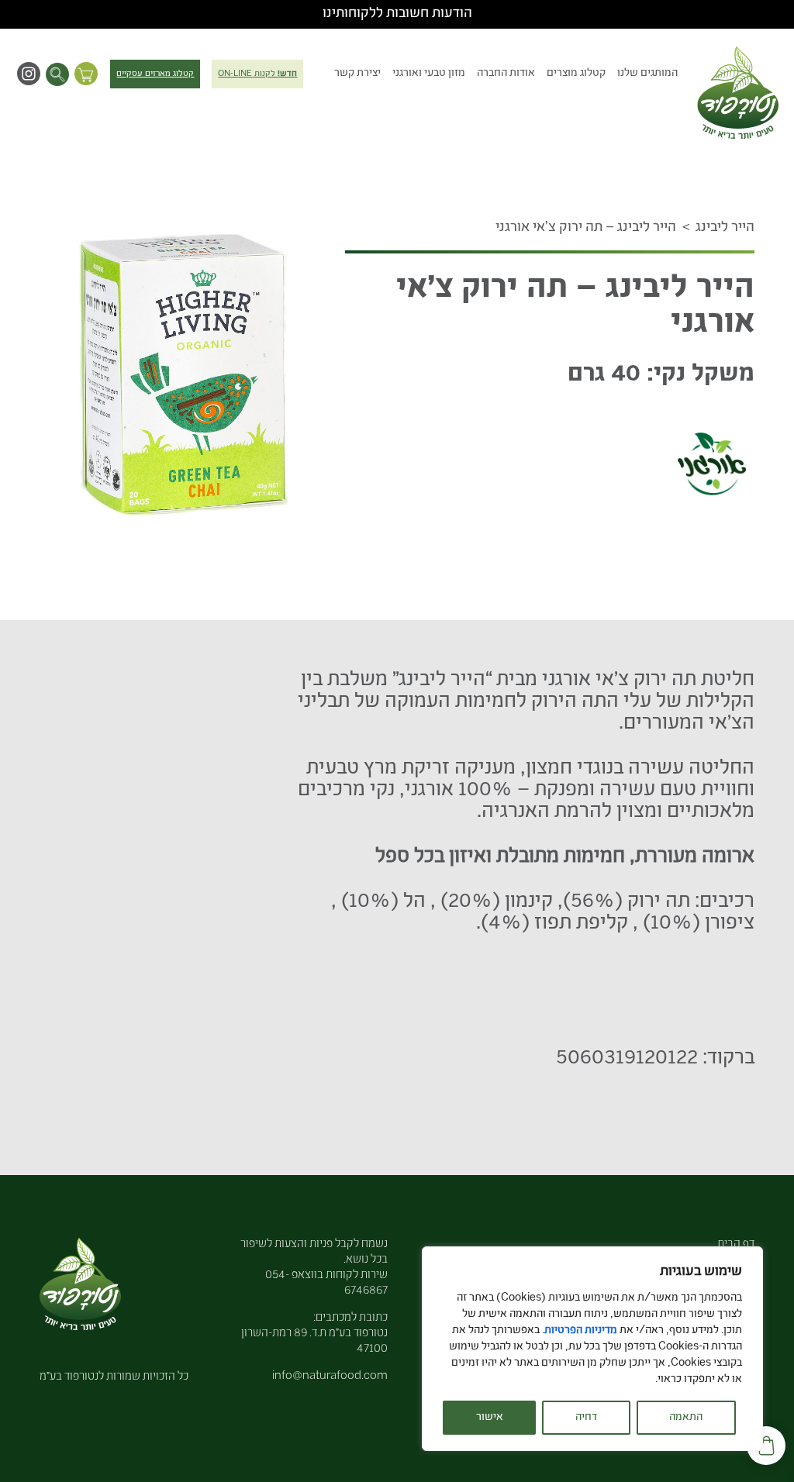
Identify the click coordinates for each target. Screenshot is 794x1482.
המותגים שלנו (647, 73)
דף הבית (735, 1244)
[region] (592, 1348)
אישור (489, 1417)
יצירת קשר (357, 73)
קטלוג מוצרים (576, 73)
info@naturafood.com (330, 1376)
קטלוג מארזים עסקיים (155, 74)
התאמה (686, 1417)
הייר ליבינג (725, 227)
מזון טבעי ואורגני (428, 73)
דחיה (586, 1417)
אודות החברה (506, 73)
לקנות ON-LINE (257, 74)
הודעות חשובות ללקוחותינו (397, 13)
